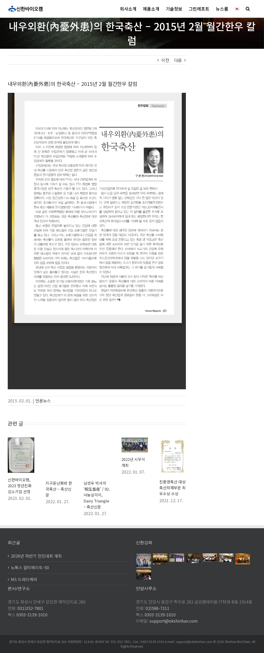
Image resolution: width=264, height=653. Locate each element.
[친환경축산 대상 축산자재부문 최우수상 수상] (172, 440)
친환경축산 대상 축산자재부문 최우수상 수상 (172, 487)
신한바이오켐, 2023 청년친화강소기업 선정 (19, 485)
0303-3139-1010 (31, 614)
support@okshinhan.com (174, 621)
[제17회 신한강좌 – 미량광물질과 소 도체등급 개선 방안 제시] (160, 559)
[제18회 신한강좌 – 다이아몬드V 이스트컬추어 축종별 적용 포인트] (143, 561)
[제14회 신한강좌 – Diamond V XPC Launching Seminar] (209, 558)
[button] (248, 8)
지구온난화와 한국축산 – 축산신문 (59, 489)
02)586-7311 (157, 608)
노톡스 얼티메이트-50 (30, 567)
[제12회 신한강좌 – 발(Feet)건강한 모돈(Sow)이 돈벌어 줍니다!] (242, 559)
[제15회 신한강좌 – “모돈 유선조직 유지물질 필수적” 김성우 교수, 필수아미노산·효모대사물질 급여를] (193, 558)
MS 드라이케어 (24, 579)
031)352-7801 (31, 608)
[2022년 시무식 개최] (134, 440)
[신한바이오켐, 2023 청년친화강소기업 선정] (21, 440)
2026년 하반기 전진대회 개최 (36, 556)
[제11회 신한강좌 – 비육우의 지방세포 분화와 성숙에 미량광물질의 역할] (143, 574)
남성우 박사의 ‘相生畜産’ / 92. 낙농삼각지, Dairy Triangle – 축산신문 (97, 494)
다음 (178, 60)
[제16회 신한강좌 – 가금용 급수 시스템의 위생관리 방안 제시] (176, 558)
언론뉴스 (43, 401)
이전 (165, 60)
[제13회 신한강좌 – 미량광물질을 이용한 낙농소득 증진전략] (226, 558)
